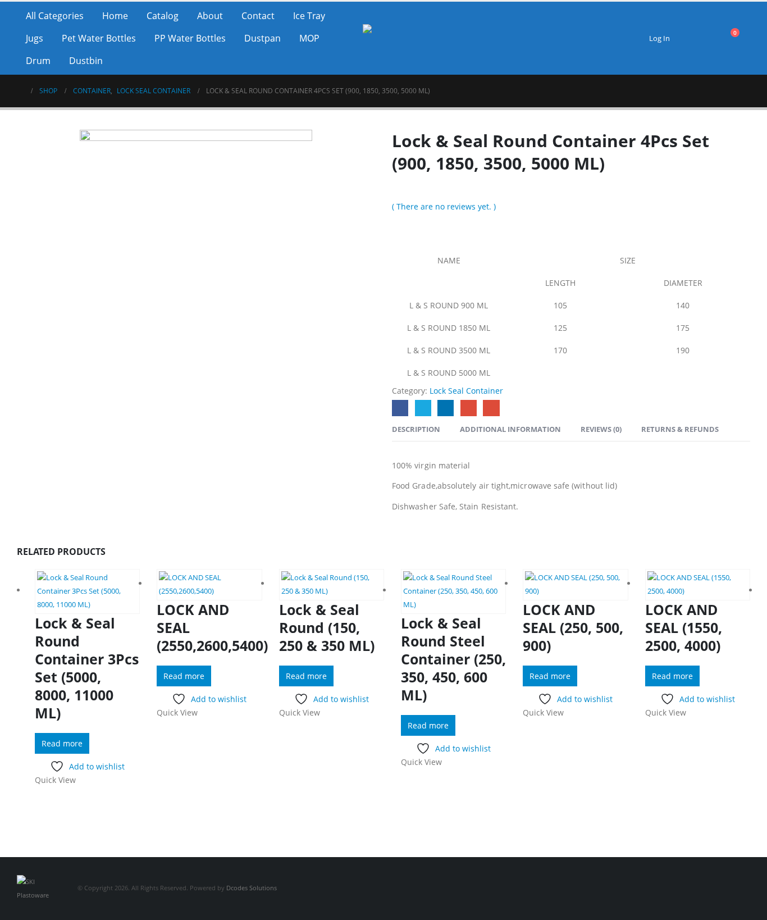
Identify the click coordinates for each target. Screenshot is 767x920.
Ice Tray (309, 16)
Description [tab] (416, 429)
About (210, 16)
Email (491, 408)
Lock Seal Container (466, 390)
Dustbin (86, 60)
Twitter (423, 408)
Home (115, 16)
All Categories (55, 16)
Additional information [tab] (510, 429)
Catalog (163, 16)
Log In (659, 38)
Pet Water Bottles (99, 38)
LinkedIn (445, 408)
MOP (309, 38)
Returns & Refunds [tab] (680, 429)
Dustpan (262, 38)
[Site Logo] (384, 38)
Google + (468, 408)
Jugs (34, 38)
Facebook (400, 408)
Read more (62, 743)
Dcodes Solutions (251, 887)
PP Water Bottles (190, 38)
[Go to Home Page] (20, 91)
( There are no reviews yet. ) (444, 206)
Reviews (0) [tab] (601, 429)
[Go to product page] (87, 591)
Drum (38, 60)
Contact (258, 16)
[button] (700, 38)
